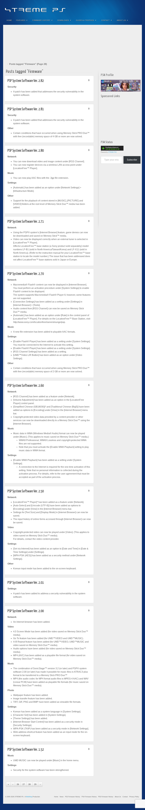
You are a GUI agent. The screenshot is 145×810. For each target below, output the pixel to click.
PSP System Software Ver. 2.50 (26, 491)
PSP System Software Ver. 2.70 (26, 274)
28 (29, 784)
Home (9, 20)
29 (35, 784)
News (62, 797)
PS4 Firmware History (89, 797)
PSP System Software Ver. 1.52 (26, 749)
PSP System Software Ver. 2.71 (26, 221)
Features (20, 20)
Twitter (130, 8)
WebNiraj (29, 797)
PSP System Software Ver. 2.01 (26, 582)
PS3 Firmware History (72, 797)
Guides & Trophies (85, 20)
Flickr (126, 8)
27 (24, 784)
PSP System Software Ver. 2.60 (26, 385)
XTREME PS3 (112, 152)
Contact (105, 20)
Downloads (63, 20)
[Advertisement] (72, 43)
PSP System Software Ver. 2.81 (26, 109)
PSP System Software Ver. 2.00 (26, 611)
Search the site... (138, 20)
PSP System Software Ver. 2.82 (26, 81)
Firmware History (41, 20)
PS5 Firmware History (105, 797)
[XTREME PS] (72, 8)
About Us (121, 20)
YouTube (134, 8)
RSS (138, 8)
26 (18, 784)
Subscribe (132, 160)
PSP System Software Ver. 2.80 (26, 150)
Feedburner (122, 8)
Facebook (119, 8)
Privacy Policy (134, 797)
